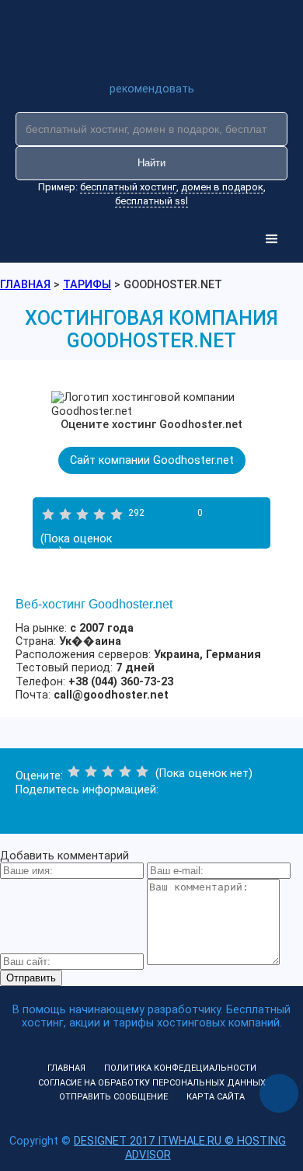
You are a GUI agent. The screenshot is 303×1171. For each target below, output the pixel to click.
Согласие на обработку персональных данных (152, 1083)
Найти (151, 163)
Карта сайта (215, 1097)
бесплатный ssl (151, 201)
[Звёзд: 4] (99, 514)
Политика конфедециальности (180, 1068)
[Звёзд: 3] (82, 514)
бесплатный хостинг (128, 187)
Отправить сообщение (113, 1097)
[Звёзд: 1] (48, 514)
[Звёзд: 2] (65, 514)
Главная (66, 1068)
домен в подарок (222, 187)
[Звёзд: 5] (116, 514)
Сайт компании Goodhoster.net (152, 460)
